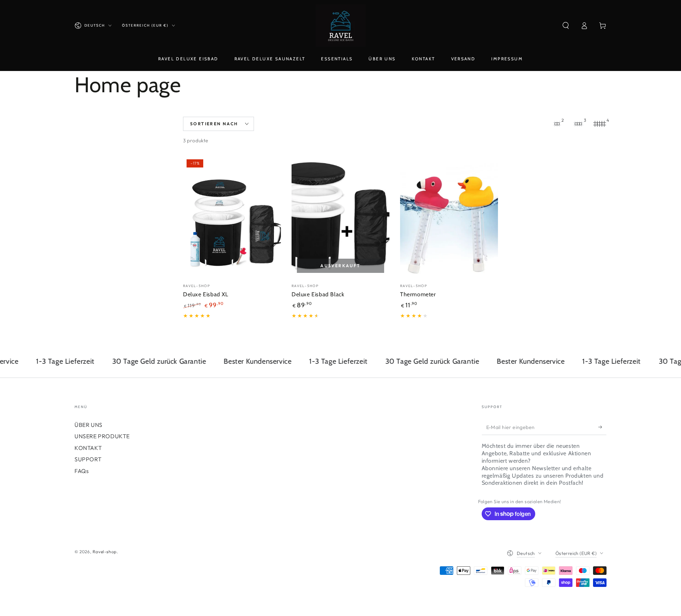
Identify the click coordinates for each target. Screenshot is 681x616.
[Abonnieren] (602, 427)
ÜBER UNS (88, 424)
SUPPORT (87, 459)
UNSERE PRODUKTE (102, 436)
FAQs (81, 470)
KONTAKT (88, 447)
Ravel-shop (105, 551)
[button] (566, 25)
